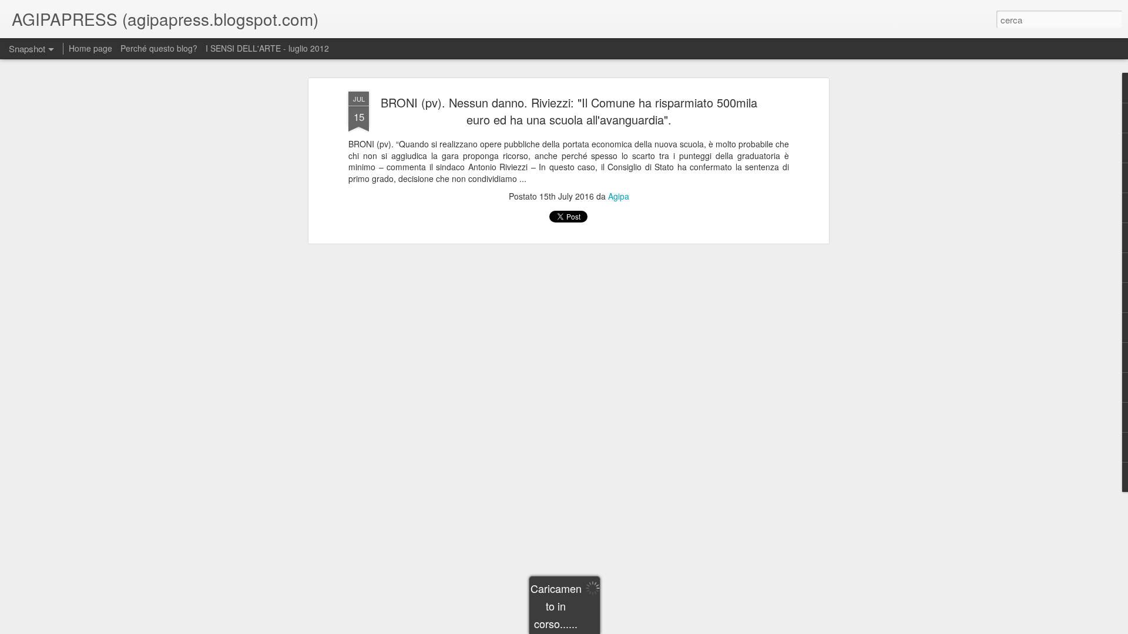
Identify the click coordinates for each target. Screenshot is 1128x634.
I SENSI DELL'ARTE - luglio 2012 (267, 48)
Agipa (618, 196)
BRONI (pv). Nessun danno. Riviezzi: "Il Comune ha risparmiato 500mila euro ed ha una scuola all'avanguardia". (569, 111)
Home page (90, 48)
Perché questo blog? (160, 48)
